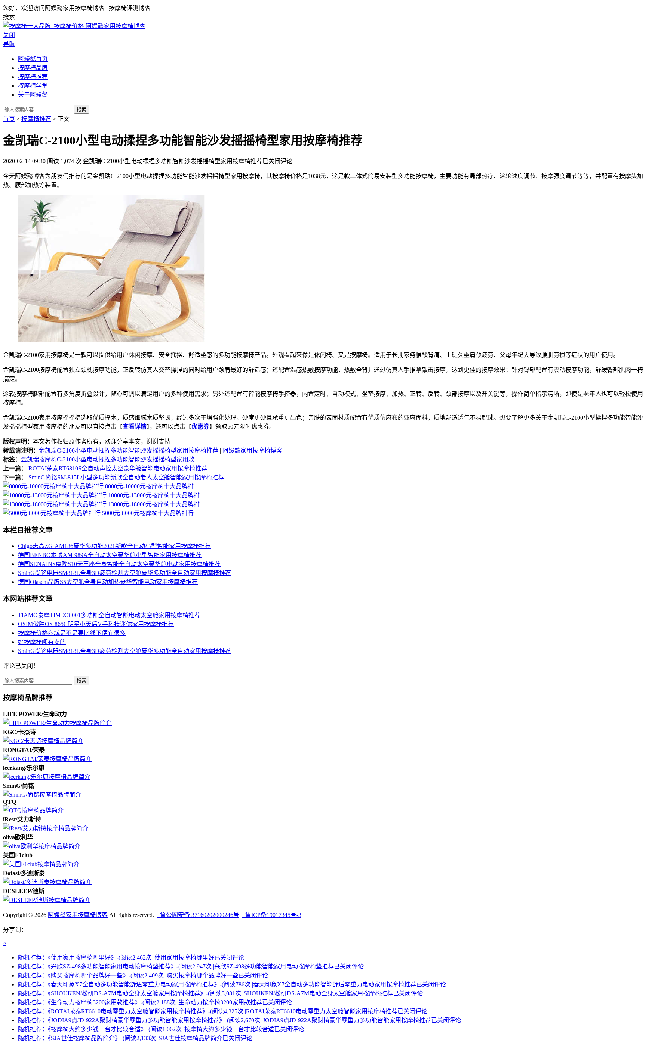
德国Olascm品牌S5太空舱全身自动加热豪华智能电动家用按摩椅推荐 (108, 582)
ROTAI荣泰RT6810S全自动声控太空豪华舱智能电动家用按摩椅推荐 (117, 468)
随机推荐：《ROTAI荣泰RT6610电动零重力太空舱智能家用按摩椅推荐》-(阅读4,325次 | (222, 1011)
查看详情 (135, 426)
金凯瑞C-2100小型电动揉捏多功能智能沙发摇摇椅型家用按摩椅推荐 (129, 450)
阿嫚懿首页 (33, 59)
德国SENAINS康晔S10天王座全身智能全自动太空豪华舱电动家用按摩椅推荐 (119, 564)
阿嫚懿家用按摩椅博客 (252, 450)
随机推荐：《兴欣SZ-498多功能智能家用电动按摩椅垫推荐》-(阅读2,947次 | (191, 966)
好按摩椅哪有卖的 (42, 642)
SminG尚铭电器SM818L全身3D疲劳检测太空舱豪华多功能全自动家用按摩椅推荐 (124, 573)
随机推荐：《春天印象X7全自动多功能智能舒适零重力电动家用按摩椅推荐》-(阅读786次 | (232, 984)
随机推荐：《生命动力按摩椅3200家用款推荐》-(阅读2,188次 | (155, 1002)
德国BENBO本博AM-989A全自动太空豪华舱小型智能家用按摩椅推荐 (110, 555)
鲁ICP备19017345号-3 (271, 915)
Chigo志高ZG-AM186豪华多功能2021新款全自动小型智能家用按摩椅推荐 (114, 546)
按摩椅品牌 (33, 68)
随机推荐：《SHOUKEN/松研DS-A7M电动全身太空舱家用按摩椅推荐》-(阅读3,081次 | (220, 993)
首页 (9, 119)
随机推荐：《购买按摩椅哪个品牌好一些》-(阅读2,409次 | (143, 975)
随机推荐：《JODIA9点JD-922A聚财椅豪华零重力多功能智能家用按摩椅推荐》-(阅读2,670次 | (239, 1020)
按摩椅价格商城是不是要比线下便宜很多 (72, 633)
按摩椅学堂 (33, 86)
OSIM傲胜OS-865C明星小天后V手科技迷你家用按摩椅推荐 (96, 624)
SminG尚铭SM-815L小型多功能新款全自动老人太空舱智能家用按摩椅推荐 (126, 477)
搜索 (81, 109)
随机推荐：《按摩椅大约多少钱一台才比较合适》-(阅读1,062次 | (161, 1029)
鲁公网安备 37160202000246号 (198, 915)
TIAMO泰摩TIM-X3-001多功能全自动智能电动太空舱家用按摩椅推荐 (109, 615)
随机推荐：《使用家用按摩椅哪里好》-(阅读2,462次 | (131, 957)
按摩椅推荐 (33, 77)
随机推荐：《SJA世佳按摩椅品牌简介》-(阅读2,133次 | (135, 1038)
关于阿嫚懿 (33, 94)
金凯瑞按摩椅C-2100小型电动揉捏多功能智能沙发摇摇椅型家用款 (107, 459)
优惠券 (200, 426)
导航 (9, 44)
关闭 (9, 35)
